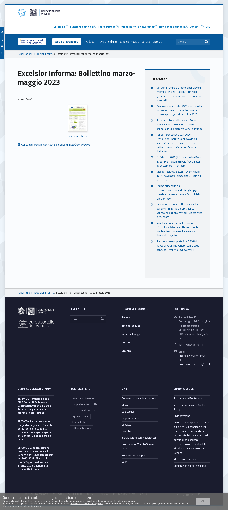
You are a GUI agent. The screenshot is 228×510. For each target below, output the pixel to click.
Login (125, 462)
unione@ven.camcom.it (192, 356)
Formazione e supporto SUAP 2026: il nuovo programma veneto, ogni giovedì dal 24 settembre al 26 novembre (178, 246)
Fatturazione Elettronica (188, 398)
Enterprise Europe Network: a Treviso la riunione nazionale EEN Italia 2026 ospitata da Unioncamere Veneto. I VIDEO (179, 125)
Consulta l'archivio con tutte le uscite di (55, 144)
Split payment (182, 416)
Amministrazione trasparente (139, 398)
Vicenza (157, 41)
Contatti (195, 27)
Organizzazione (130, 418)
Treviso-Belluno (107, 41)
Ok (203, 501)
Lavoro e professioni (83, 398)
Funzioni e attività (81, 27)
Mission (126, 405)
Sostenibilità (79, 422)
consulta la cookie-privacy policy (87, 503)
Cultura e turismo (81, 428)
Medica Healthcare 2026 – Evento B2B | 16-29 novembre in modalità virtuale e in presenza (179, 176)
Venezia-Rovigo (129, 41)
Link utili (126, 431)
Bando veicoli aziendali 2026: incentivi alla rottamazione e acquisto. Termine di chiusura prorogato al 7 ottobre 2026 (179, 110)
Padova (90, 41)
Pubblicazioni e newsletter (137, 27)
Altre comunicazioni (185, 459)
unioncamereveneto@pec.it (194, 364)
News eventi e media (172, 27)
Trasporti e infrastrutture (86, 404)
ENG (207, 27)
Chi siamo (59, 27)
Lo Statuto (128, 412)
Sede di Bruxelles (66, 41)
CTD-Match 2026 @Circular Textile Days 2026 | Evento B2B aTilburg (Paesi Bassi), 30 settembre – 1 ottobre (179, 161)
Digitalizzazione (80, 416)
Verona (145, 41)
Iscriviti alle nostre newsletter (139, 438)
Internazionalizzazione (84, 410)
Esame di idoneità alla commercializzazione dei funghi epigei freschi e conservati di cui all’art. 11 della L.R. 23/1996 (179, 192)
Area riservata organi (134, 455)
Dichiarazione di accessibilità (190, 466)
